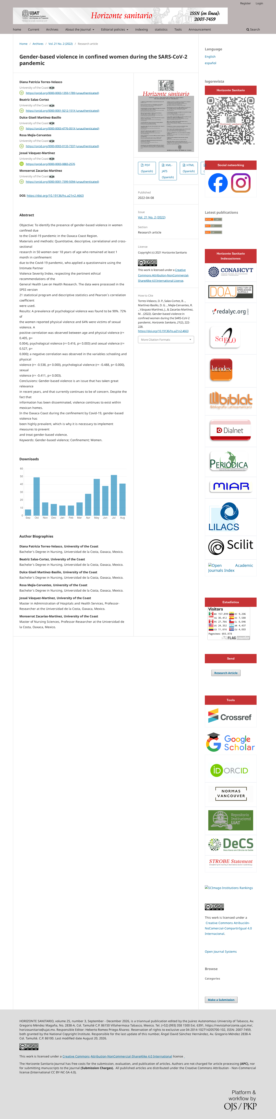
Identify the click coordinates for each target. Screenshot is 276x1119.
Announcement (200, 29)
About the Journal (78, 29)
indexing (141, 29)
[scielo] (224, 348)
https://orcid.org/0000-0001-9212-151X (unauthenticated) (62, 111)
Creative (69, 1056)
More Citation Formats (155, 340)
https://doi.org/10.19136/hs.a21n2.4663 (55, 195)
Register (245, 3)
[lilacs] (224, 529)
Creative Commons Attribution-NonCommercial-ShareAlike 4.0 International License (163, 275)
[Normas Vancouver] (230, 800)
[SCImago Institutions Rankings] (229, 888)
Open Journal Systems (221, 951)
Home (23, 44)
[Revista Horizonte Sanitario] (231, 145)
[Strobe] (230, 866)
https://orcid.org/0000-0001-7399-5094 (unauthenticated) (62, 182)
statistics (161, 29)
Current (33, 29)
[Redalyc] (230, 316)
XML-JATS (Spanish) (168, 171)
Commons (82, 1056)
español (210, 63)
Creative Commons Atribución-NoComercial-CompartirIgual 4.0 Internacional (228, 928)
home (17, 29)
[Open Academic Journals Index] (230, 570)
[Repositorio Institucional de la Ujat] (230, 829)
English (210, 56)
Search (254, 29)
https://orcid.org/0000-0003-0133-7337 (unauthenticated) (62, 146)
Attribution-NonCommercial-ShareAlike (119, 1056)
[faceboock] (241, 191)
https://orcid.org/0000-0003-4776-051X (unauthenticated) (62, 128)
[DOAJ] (230, 296)
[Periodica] (228, 470)
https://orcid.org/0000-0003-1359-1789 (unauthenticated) (62, 93)
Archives (52, 29)
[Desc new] (230, 849)
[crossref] (229, 721)
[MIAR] (230, 492)
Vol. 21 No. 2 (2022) (61, 44)
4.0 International (159, 1056)
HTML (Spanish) (189, 168)
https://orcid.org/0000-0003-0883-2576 (50, 164)
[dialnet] (230, 441)
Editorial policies (113, 29)
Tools (178, 29)
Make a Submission (221, 1000)
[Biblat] (230, 409)
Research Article (226, 673)
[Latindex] (220, 381)
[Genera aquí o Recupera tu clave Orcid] (229, 776)
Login (259, 3)
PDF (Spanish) (147, 168)
